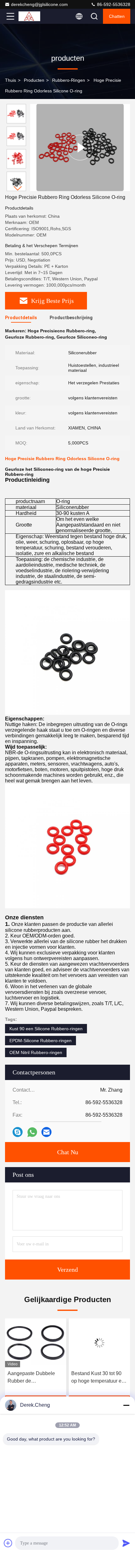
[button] (18, 188)
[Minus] (126, 1405)
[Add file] (8, 1543)
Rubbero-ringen (68, 80)
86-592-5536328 (113, 4)
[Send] (126, 1543)
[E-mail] (46, 1132)
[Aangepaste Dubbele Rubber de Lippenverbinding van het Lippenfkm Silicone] (35, 1342)
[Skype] (18, 1132)
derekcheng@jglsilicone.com (39, 4)
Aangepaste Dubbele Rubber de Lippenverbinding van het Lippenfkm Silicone (33, 1378)
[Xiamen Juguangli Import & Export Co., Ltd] (31, 16)
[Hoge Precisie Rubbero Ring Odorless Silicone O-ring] (80, 147)
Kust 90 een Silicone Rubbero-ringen (46, 1028)
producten (34, 80)
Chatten (117, 16)
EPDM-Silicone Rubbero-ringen (40, 1040)
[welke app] (32, 1132)
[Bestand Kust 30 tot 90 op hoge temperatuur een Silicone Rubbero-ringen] (99, 1342)
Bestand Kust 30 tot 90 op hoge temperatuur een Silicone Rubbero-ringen (99, 1378)
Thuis (10, 80)
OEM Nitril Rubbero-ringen (35, 1052)
